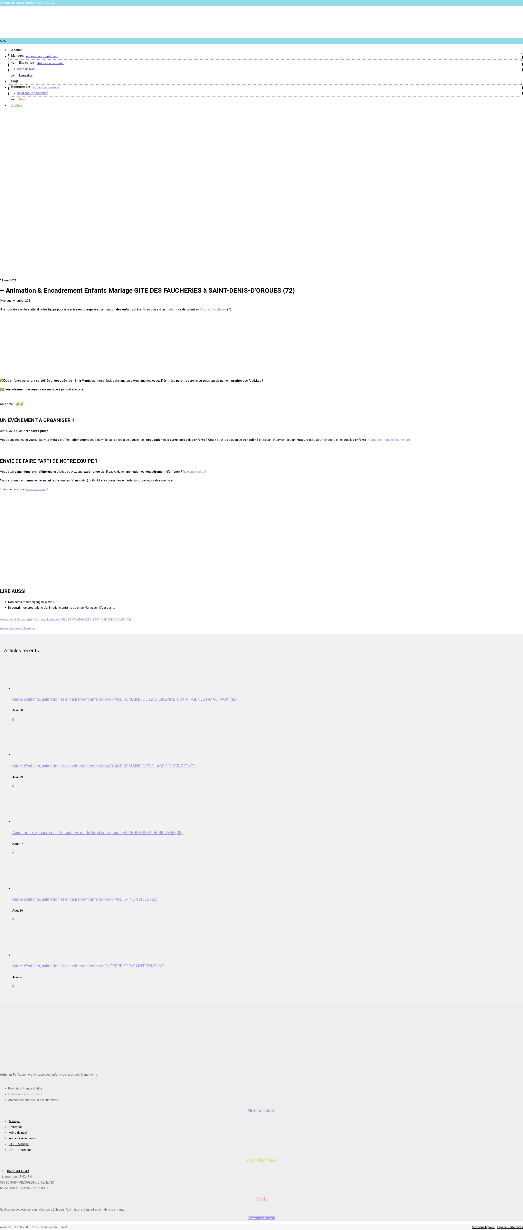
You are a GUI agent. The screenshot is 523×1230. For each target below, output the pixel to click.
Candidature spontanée (32, 93)
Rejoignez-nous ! (194, 471)
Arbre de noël (18, 1132)
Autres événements (50, 63)
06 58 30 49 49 (44, 3)
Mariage (17, 55)
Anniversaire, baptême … (42, 56)
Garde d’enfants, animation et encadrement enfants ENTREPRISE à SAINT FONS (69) (88, 966)
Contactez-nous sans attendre (389, 440)
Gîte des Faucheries (213, 309)
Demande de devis (261, 1218)
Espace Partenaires (510, 1227)
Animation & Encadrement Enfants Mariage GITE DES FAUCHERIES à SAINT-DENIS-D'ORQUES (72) (65, 619)
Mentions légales (483, 1227)
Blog (14, 81)
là (113, 607)
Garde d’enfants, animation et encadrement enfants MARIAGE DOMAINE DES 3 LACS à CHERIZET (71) (104, 765)
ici (54, 602)
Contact (17, 105)
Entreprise (26, 62)
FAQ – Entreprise (20, 1150)
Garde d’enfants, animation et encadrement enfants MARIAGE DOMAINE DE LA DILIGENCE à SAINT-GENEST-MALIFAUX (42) (124, 699)
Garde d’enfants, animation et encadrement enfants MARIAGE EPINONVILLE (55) (85, 899)
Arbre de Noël (26, 69)
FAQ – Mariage (19, 1144)
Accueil (16, 50)
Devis (23, 99)
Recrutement (20, 87)
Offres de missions (46, 87)
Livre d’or (25, 75)
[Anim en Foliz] (61, 35)
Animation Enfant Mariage (17, 628)
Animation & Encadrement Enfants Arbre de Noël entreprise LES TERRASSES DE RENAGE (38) (97, 832)
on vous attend (36, 489)
